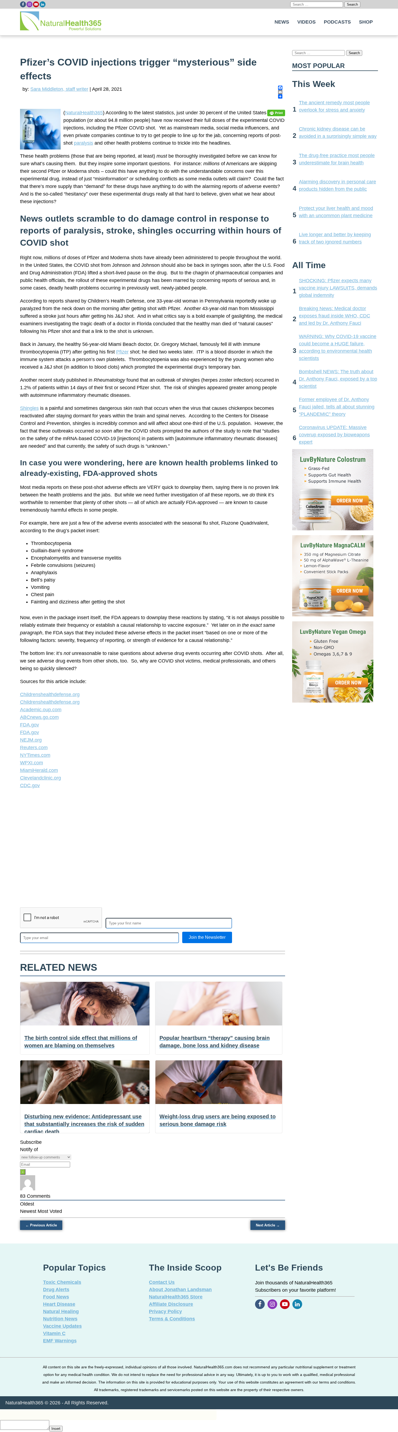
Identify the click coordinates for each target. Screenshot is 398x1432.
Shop (366, 22)
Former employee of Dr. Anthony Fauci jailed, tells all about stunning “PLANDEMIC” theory (336, 407)
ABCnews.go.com (39, 717)
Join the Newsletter (207, 937)
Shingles (29, 408)
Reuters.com (34, 747)
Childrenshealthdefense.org (50, 694)
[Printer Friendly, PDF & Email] (276, 113)
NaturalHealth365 (84, 112)
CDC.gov (30, 785)
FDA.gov (29, 725)
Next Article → (268, 1225)
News (282, 22)
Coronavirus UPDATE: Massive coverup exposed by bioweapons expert (334, 435)
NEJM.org (31, 740)
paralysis (83, 143)
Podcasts (337, 22)
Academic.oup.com (40, 709)
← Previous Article (41, 1225)
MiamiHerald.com (39, 770)
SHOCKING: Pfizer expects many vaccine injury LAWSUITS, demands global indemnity (338, 288)
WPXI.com (31, 762)
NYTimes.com (35, 755)
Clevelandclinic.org (40, 778)
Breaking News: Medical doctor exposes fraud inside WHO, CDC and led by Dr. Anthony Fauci (334, 316)
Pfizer (122, 352)
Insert (55, 1429)
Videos (306, 22)
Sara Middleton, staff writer (59, 89)
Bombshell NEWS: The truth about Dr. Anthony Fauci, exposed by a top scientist (338, 379)
